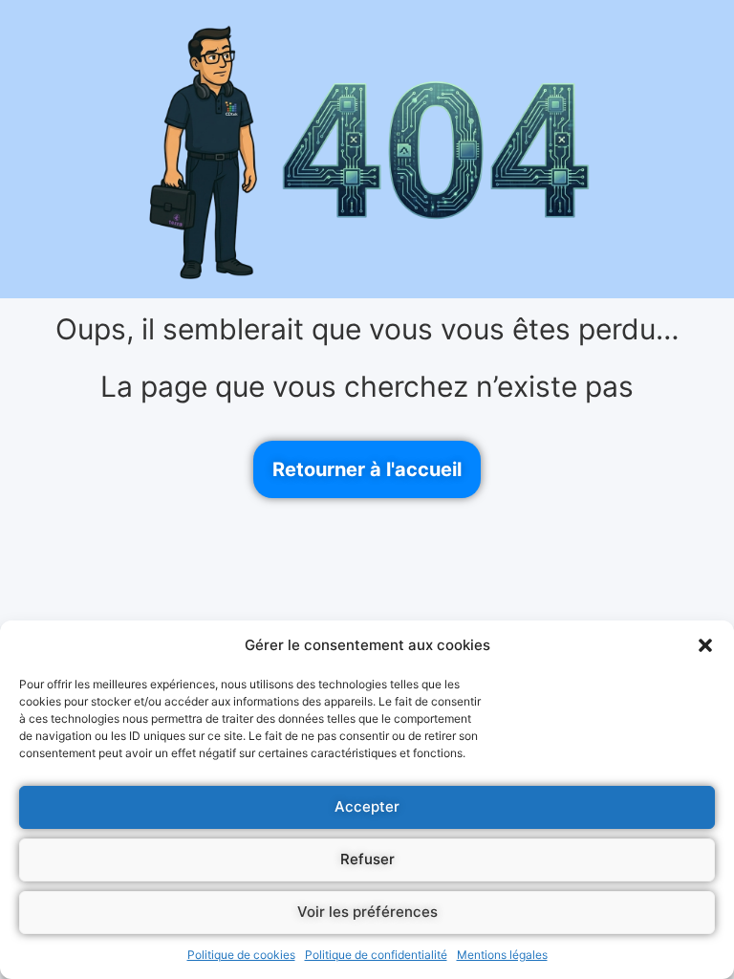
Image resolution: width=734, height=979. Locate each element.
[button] (705, 645)
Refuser (367, 859)
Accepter (367, 806)
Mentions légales (502, 954)
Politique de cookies (241, 954)
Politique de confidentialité (376, 954)
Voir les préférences (367, 912)
